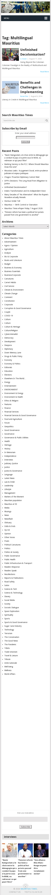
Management (9, 493)
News (6, 515)
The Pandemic (10, 644)
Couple (7, 312)
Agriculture (8, 249)
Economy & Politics (12, 364)
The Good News (11, 641)
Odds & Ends (9, 526)
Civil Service (9, 286)
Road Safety (9, 582)
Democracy (8, 338)
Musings (7, 511)
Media (6, 508)
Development (9, 341)
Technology (9, 630)
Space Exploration (11, 611)
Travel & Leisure (11, 655)
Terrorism (8, 633)
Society (7, 604)
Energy (7, 382)
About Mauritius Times (13, 238)
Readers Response (12, 567)
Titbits (7, 648)
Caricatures (9, 279)
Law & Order (9, 482)
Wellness (7, 670)
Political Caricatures (12, 545)
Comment (8, 297)
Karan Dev (24, 96)
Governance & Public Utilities (16, 437)
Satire (6, 585)
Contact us (15, 892)
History (7, 449)
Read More (44, 72)
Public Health (9, 559)
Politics (7, 548)
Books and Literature (13, 260)
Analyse (7, 253)
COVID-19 (8, 316)
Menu (6, 18)
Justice (7, 467)
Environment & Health (13, 397)
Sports (7, 619)
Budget (7, 264)
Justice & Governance (13, 471)
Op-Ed (7, 530)
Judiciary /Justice (11, 463)
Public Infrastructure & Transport (18, 563)
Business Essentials (12, 271)
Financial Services (11, 412)
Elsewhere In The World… (15, 378)
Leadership (8, 486)
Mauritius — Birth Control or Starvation (21, 205)
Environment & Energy (13, 393)
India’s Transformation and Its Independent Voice (25, 191)
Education (8, 371)
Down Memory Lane (12, 353)
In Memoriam (9, 452)
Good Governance (11, 430)
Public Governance (12, 556)
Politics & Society (11, 552)
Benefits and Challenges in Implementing (31, 87)
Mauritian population (13, 500)
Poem (6, 541)
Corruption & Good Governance (17, 308)
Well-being (8, 667)
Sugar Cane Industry (13, 626)
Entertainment (10, 386)
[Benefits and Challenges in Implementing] (10, 87)
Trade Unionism (10, 652)
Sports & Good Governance (15, 622)
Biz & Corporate (11, 256)
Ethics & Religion (11, 401)
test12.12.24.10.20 (33, 892)
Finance (7, 408)
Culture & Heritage (12, 327)
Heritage (7, 445)
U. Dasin (23, 59)
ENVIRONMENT (11, 389)
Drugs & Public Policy (13, 356)
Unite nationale (10, 663)
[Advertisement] (26, 24)
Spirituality (8, 615)
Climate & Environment (14, 290)
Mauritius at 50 (10, 504)
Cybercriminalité (11, 334)
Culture (7, 319)
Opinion (7, 534)
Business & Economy (13, 268)
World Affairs (9, 674)
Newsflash (8, 519)
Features (7, 404)
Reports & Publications (13, 578)
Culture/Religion (11, 330)
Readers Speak (10, 570)
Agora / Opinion (11, 245)
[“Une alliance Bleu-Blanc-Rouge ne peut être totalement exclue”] (41, 850)
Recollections (9, 574)
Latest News (9, 478)
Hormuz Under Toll (12, 201)
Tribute (7, 659)
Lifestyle (7, 489)
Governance (9, 434)
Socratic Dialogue (11, 607)
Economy (8, 360)
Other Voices (9, 537)
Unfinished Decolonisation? (32, 52)
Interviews (8, 460)
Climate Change (10, 293)
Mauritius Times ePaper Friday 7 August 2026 (23, 208)
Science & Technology (13, 593)
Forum (7, 423)
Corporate (8, 304)
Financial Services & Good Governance (20, 415)
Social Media (9, 600)
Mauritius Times (29, 889)
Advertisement (10, 242)
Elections (8, 375)
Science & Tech (10, 589)
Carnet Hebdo (10, 282)
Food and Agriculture (13, 419)
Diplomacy (8, 349)
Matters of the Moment (14, 497)
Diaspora (8, 345)
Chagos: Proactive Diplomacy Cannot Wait (21, 177)
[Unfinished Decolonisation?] (10, 54)
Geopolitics (8, 426)
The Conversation (11, 637)
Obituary (8, 522)
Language (8, 474)
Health (7, 441)
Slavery (7, 596)
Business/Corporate (12, 275)
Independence (10, 456)
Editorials (8, 367)
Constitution (9, 301)
